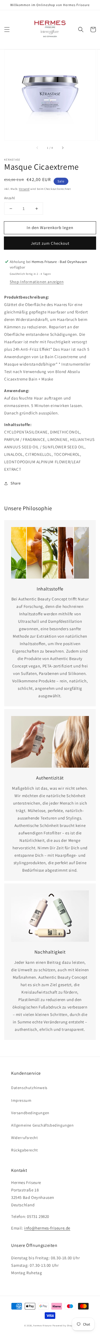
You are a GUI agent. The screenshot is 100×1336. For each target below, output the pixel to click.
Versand (24, 189)
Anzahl (9, 198)
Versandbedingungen (30, 1112)
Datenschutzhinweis (29, 1087)
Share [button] (16, 483)
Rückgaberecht (24, 1150)
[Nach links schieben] (37, 148)
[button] (7, 29)
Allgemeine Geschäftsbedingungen (42, 1125)
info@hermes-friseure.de (47, 1228)
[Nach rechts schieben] (62, 148)
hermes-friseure (42, 1325)
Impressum (21, 1100)
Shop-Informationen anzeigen (37, 281)
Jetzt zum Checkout (50, 243)
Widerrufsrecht (24, 1137)
